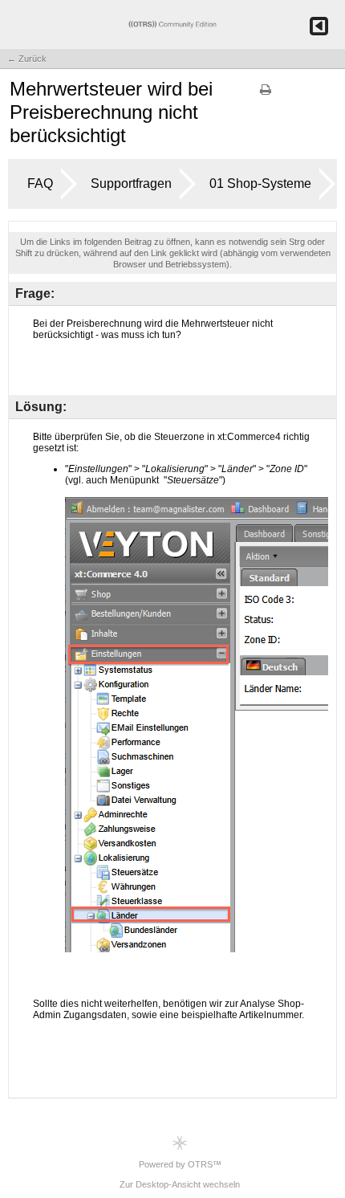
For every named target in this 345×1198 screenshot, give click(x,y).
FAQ (40, 183)
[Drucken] (265, 95)
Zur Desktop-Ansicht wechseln (180, 1184)
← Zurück (27, 58)
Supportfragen (131, 183)
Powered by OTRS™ (180, 1164)
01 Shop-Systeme (260, 183)
